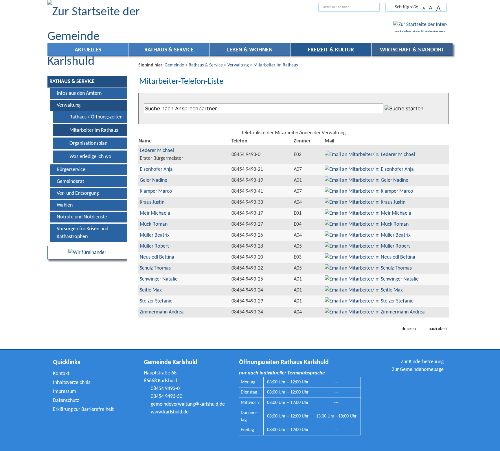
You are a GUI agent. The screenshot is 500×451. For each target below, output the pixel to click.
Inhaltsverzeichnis (71, 382)
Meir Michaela (155, 213)
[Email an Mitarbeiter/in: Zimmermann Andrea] (375, 312)
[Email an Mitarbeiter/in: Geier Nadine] (366, 180)
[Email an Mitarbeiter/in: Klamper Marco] (369, 191)
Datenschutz (66, 400)
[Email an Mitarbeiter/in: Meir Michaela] (368, 213)
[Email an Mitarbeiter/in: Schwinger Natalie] (372, 279)
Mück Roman (154, 224)
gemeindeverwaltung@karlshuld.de (188, 404)
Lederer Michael (157, 150)
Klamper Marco (156, 191)
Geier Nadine (153, 180)
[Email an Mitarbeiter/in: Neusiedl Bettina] (370, 257)
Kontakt (61, 373)
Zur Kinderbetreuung (422, 362)
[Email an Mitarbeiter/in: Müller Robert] (367, 246)
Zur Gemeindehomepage (418, 369)
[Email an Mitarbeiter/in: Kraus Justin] (365, 202)
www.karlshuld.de (170, 412)
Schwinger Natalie (159, 279)
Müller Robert (154, 246)
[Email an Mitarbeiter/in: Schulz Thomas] (368, 268)
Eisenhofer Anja (156, 169)
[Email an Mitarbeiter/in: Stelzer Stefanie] (369, 301)
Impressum (64, 391)
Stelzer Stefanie (156, 301)
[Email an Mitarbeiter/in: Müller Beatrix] (368, 235)
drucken (409, 329)
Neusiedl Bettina (157, 257)
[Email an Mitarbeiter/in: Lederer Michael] (370, 154)
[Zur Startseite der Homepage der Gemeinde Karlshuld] (309, 7)
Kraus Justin (152, 202)
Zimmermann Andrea (162, 312)
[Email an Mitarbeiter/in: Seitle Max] (364, 290)
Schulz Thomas (155, 268)
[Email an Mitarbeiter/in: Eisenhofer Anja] (369, 169)
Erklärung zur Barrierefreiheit (83, 409)
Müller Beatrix (155, 235)
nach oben (438, 329)
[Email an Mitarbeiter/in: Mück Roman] (367, 224)
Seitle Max (151, 290)
